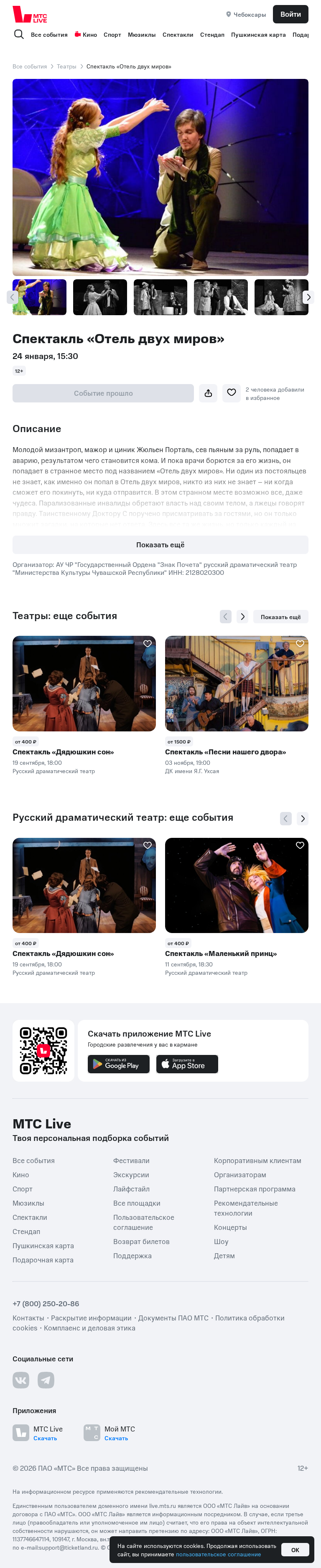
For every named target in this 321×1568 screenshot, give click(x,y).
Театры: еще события (65, 615)
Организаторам (240, 1174)
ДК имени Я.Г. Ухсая (192, 770)
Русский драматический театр (54, 770)
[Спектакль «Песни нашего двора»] (236, 683)
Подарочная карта (43, 1259)
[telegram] (46, 1380)
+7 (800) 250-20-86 (46, 1303)
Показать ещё (160, 544)
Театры (66, 66)
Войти (290, 14)
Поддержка (132, 1255)
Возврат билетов (141, 1241)
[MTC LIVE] (30, 14)
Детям (224, 1255)
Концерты (230, 1227)
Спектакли (178, 34)
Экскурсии (131, 1174)
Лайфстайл (131, 1189)
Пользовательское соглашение (143, 1222)
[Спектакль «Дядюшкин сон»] (84, 683)
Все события (49, 34)
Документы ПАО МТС (173, 1318)
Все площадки (136, 1203)
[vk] (21, 1380)
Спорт (112, 34)
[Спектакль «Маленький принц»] (236, 885)
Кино (90, 34)
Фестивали (131, 1160)
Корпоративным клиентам (257, 1160)
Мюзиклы (142, 34)
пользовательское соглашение (218, 1554)
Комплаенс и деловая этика (89, 1328)
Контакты (28, 1318)
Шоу (221, 1241)
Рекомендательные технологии (246, 1208)
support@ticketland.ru (68, 1547)
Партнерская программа (255, 1189)
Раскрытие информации (91, 1318)
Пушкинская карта (258, 34)
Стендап (212, 34)
